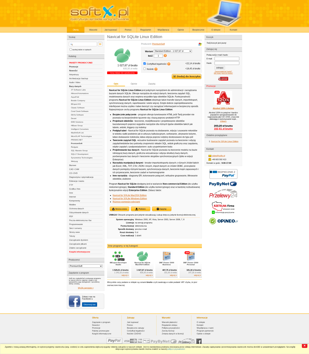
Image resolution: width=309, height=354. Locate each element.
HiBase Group (77, 126)
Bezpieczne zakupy (135, 328)
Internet (72, 197)
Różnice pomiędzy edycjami (126, 201)
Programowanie (76, 224)
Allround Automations (80, 93)
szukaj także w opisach (81, 50)
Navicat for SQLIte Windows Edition (130, 198)
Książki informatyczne (79, 252)
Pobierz (142, 209)
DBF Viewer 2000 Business (166, 264)
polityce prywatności (176, 349)
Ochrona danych (76, 208)
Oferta (76, 30)
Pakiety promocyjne (100, 331)
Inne (71, 193)
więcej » (125, 275)
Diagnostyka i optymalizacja (81, 177)
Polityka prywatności (171, 328)
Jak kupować (110, 30)
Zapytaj (151, 84)
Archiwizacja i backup (78, 78)
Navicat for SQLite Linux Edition (224, 141)
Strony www (74, 232)
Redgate (74, 147)
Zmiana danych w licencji (172, 334)
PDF (71, 216)
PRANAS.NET (77, 140)
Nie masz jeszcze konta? (223, 73)
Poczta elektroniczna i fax (80, 220)
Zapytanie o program (101, 322)
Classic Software (78, 108)
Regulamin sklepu (169, 325)
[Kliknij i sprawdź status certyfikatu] (223, 213)
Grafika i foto (74, 189)
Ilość (150, 56)
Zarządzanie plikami (78, 244)
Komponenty (74, 201)
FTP (71, 185)
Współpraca (163, 30)
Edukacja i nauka (76, 181)
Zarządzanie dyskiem (78, 240)
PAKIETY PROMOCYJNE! (81, 63)
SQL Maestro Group (79, 151)
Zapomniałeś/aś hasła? (223, 71)
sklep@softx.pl (218, 156)
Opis (116, 84)
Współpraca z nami (205, 328)
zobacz (223, 121)
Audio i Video (74, 82)
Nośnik (150, 69)
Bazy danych (75, 86)
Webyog (74, 161)
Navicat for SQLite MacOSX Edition (130, 195)
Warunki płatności (169, 322)
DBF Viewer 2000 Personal (190, 264)
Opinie (181, 30)
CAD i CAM (74, 169)
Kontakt (233, 30)
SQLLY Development (79, 154)
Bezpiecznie (198, 30)
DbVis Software (77, 115)
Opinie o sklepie (203, 334)
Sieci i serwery (75, 228)
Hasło (209, 63)
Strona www (121, 209)
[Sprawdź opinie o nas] (223, 227)
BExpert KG (76, 104)
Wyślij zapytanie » (86, 288)
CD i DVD (73, 173)
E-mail (209, 59)
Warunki (93, 30)
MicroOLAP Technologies (81, 136)
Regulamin (145, 30)
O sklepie (215, 30)
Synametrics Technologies (81, 158)
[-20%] (191, 260)
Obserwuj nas (90, 304)
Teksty (72, 236)
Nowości (73, 71)
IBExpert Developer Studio (118, 264)
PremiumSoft (76, 143)
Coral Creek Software (80, 111)
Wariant (149, 51)
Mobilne (72, 205)
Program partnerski (205, 331)
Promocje (73, 67)
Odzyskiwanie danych (79, 212)
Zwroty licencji (168, 331)
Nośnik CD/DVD (134, 334)
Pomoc (128, 30)
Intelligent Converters (80, 129)
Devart (73, 118)
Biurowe (72, 165)
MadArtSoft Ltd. (77, 133)
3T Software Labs (78, 90)
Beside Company (78, 101)
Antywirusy (74, 74)
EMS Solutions (77, 122)
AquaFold (75, 97)
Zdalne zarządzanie (77, 248)
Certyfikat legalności (156, 64)
